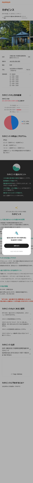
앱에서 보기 (16, 245)
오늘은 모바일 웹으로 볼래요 (16, 251)
